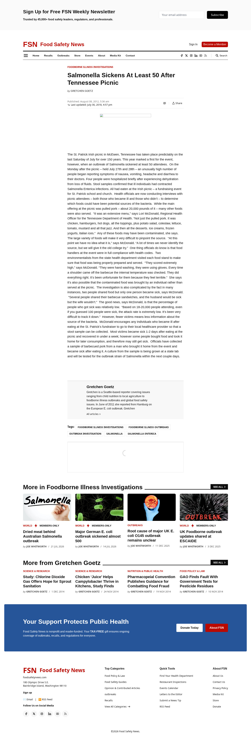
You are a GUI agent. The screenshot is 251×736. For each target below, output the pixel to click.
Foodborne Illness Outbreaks (149, 427)
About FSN (217, 627)
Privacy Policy (220, 688)
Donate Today (189, 627)
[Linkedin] (196, 55)
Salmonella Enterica (142, 433)
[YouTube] (200, 55)
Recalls (109, 700)
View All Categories (116, 706)
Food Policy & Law (192, 571)
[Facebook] (181, 55)
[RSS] (205, 55)
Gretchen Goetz (82, 91)
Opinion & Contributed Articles (122, 688)
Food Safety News (129, 731)
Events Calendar (169, 688)
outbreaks (135, 525)
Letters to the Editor (171, 694)
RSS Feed (165, 706)
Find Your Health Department (176, 675)
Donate (217, 706)
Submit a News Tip (170, 700)
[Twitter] (186, 55)
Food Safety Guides (116, 682)
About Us (218, 675)
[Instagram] (191, 55)
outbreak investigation (85, 433)
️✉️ (28, 699)
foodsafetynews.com (34, 677)
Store (216, 700)
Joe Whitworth (36, 546)
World (27, 525)
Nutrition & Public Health (145, 571)
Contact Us (219, 682)
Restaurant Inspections (173, 682)
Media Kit (218, 694)
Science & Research (36, 571)
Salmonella (114, 433)
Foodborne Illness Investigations (90, 67)
